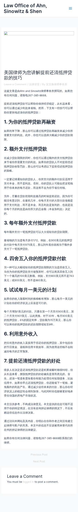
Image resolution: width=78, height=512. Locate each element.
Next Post (39, 461)
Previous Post (39, 454)
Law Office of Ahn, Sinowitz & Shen (25, 8)
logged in (28, 481)
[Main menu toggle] (70, 8)
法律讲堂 (34, 84)
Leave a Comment (15, 84)
